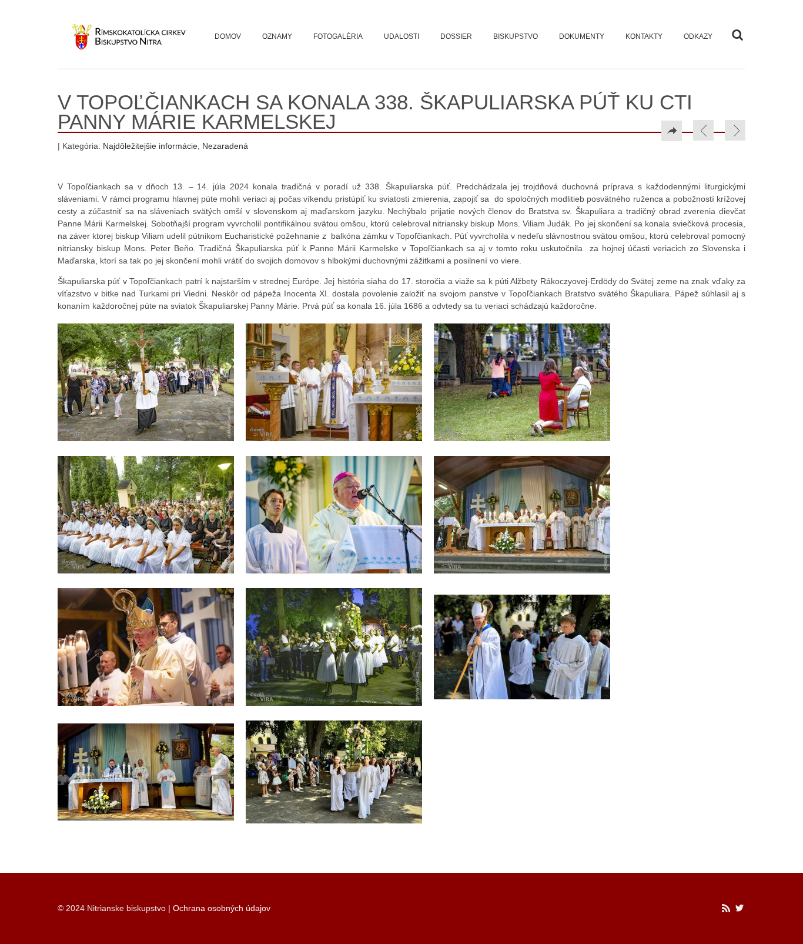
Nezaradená (225, 146)
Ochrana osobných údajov (221, 908)
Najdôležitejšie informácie (150, 146)
